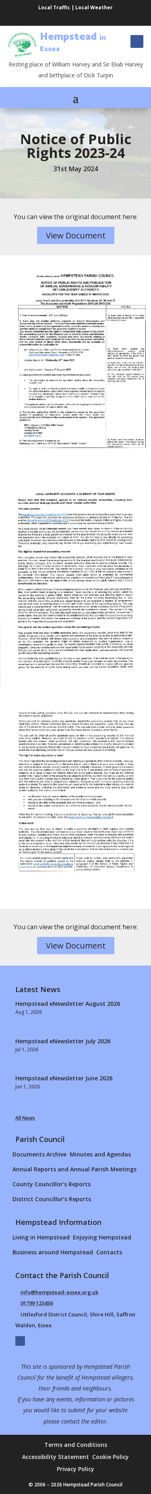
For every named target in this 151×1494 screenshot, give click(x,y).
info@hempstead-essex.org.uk (59, 1292)
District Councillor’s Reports (51, 1199)
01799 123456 (37, 1303)
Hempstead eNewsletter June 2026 (63, 1078)
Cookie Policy (110, 1457)
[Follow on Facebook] (136, 41)
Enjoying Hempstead (102, 1237)
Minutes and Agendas (100, 1154)
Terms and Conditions (75, 1445)
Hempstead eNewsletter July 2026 (62, 1041)
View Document (75, 235)
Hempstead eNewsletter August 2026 (67, 1003)
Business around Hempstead (52, 1252)
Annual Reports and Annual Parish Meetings (74, 1169)
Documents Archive (39, 1154)
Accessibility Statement (55, 1457)
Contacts (109, 1252)
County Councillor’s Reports (51, 1184)
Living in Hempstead (41, 1237)
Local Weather (94, 7)
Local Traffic (54, 7)
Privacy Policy (75, 1469)
